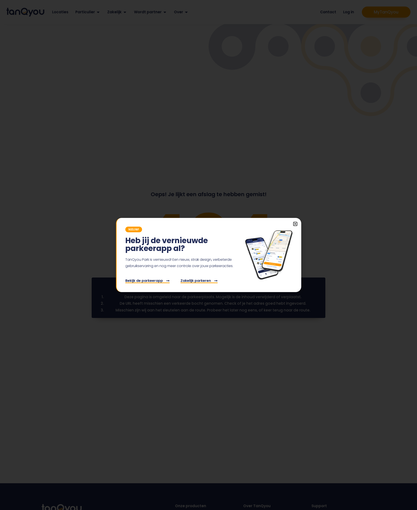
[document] (208, 255)
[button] (295, 224)
